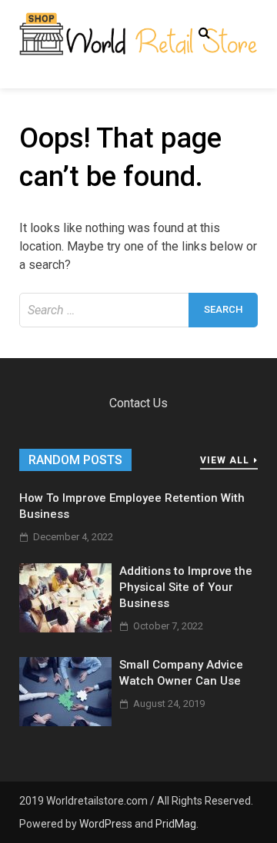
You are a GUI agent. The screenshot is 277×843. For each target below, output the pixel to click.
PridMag (175, 824)
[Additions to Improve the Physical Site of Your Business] (65, 628)
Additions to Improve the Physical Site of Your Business (185, 587)
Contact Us (138, 403)
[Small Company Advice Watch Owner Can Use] (65, 722)
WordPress (105, 824)
